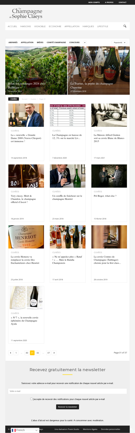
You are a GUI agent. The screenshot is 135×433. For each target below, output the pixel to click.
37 (48, 353)
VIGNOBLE (40, 26)
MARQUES (88, 26)
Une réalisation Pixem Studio (66, 429)
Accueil (24, 99)
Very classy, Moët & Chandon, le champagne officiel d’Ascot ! (23, 199)
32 (38, 353)
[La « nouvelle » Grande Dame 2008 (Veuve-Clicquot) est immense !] (26, 115)
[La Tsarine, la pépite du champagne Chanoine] (99, 70)
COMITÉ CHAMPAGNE (56, 42)
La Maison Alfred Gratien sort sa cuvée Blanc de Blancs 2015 (109, 138)
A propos (109, 2)
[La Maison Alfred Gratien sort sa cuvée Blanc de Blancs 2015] (109, 115)
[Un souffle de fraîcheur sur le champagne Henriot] (67, 176)
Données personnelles (110, 429)
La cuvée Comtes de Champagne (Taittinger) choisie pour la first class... (107, 259)
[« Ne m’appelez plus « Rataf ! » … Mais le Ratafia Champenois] (67, 236)
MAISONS (25, 26)
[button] (124, 26)
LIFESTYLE (102, 26)
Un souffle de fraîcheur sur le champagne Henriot (67, 197)
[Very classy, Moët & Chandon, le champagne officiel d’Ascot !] (26, 176)
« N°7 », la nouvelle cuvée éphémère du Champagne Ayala (24, 320)
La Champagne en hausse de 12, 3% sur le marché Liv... (67, 136)
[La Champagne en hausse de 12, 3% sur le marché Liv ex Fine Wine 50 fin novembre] (67, 115)
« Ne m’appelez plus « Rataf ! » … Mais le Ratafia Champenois (67, 259)
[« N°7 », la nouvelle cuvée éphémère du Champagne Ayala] (26, 297)
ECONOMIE (55, 26)
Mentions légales (90, 429)
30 (27, 353)
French (20, 430)
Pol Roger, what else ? (105, 195)
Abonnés (13, 42)
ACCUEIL (12, 26)
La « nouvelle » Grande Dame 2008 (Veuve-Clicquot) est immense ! (26, 138)
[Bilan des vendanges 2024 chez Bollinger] (36, 70)
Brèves (40, 42)
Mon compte (94, 2)
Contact (122, 2)
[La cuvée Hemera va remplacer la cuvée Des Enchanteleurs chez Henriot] (26, 236)
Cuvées (33, 99)
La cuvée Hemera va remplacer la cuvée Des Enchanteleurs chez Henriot (25, 259)
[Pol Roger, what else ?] (109, 176)
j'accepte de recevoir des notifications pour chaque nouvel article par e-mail (68, 399)
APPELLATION (72, 26)
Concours (74, 42)
